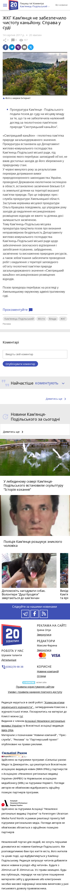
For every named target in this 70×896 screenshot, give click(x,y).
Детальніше (8, 660)
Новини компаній (48, 671)
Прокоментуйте (18, 309)
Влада (52, 318)
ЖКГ (63, 318)
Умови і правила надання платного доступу (35, 692)
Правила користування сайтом (35, 686)
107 (23, 40)
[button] (5, 5)
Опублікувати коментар (20, 364)
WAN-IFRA (7, 730)
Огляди (41, 676)
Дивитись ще (56, 399)
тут (21, 716)
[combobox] (48, 383)
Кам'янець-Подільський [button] (34, 6)
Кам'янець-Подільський (19, 318)
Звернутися (44, 634)
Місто (41, 318)
